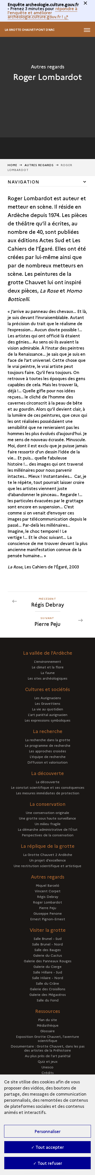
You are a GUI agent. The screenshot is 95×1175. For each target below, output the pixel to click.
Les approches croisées (47, 751)
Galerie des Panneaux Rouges (47, 960)
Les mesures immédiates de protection (47, 793)
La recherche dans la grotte (47, 739)
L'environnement (47, 661)
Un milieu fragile (48, 823)
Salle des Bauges (47, 949)
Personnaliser (47, 1131)
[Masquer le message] (85, 3)
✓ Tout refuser (47, 1163)
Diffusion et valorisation (47, 762)
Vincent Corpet (48, 891)
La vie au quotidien (47, 709)
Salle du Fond (48, 1000)
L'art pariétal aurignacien (47, 714)
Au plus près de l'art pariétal (47, 1055)
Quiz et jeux (48, 1061)
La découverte (48, 781)
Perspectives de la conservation (47, 835)
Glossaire (47, 1030)
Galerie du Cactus (47, 955)
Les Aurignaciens (47, 697)
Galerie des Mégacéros (47, 994)
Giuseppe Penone (47, 913)
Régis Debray (47, 896)
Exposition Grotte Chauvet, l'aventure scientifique (47, 1038)
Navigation (24, 181)
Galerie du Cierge (47, 966)
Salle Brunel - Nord (47, 944)
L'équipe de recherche (48, 756)
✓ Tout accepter (47, 1147)
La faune (48, 672)
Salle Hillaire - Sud (47, 972)
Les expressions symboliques (47, 720)
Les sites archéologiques (47, 678)
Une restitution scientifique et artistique (47, 865)
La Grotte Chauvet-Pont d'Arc (29, 30)
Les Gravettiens (47, 703)
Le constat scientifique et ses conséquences (47, 787)
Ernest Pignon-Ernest (47, 918)
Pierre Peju (47, 907)
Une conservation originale (47, 812)
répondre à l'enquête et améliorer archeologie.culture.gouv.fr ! (42, 12)
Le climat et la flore (48, 667)
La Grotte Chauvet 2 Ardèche (47, 854)
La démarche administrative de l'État (48, 829)
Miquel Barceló (47, 885)
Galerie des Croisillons (47, 988)
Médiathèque (48, 1025)
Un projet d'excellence (47, 860)
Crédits (48, 1072)
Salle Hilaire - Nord (47, 977)
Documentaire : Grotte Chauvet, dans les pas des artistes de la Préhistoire (48, 1048)
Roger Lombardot (47, 902)
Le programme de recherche (47, 745)
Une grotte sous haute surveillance (47, 818)
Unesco (47, 1067)
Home (12, 165)
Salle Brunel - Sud (48, 938)
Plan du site (47, 1019)
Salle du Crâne (47, 983)
